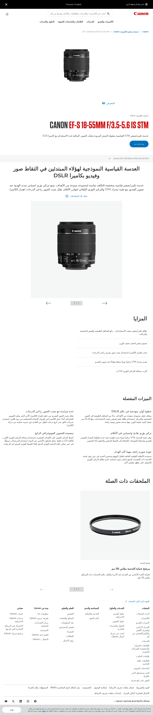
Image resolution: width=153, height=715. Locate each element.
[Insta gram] (28, 701)
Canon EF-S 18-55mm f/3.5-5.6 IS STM (131, 158)
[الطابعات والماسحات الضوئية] (57, 21)
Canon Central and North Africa (132, 701)
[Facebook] (35, 701)
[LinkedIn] (20, 701)
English (78, 4)
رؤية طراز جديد (139, 144)
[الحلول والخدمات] (38, 21)
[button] (104, 303)
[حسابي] (7, 14)
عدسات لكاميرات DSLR (139, 116)
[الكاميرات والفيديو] (96, 21)
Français (69, 4)
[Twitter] (13, 701)
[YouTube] (6, 701)
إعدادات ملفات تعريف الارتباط (108, 693)
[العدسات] (85, 21)
